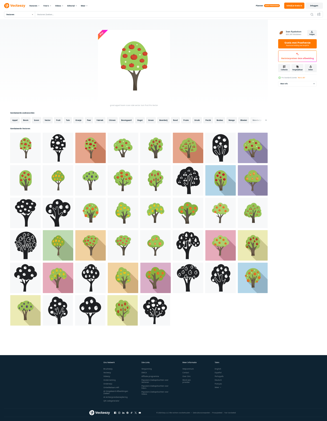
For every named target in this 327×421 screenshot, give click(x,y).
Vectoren (33, 5)
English (218, 369)
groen (151, 120)
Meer (83, 5)
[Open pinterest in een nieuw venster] (127, 413)
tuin (68, 120)
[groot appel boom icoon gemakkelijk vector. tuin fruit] (58, 148)
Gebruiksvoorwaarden (201, 412)
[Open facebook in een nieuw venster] (115, 413)
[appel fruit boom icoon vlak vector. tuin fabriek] (123, 213)
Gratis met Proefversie (297, 43)
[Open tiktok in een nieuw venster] (132, 413)
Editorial (71, 5)
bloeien (243, 120)
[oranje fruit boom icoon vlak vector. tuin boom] (188, 213)
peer (89, 120)
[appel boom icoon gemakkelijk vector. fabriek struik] (155, 310)
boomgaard (126, 120)
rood (175, 120)
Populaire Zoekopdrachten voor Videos (154, 393)
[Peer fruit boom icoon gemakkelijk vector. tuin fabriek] (188, 245)
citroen (112, 120)
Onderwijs (107, 383)
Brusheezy (107, 369)
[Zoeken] (312, 14)
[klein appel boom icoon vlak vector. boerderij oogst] (123, 148)
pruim (186, 120)
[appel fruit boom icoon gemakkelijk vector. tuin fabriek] (58, 310)
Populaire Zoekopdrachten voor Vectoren (154, 381)
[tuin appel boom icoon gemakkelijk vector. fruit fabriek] (220, 148)
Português (219, 376)
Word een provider (186, 381)
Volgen (312, 34)
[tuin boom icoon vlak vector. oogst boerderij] (90, 180)
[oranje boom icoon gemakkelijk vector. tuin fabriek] (25, 245)
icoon (36, 120)
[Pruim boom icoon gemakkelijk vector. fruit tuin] (220, 278)
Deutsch (218, 380)
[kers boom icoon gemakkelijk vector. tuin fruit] (188, 180)
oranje (78, 120)
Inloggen (314, 5)
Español (218, 372)
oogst (140, 120)
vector (47, 120)
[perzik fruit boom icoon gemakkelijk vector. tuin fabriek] (25, 278)
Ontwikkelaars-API (111, 387)
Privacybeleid (217, 412)
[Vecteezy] (14, 5)
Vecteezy (107, 372)
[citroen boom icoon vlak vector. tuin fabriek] (58, 180)
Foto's (46, 5)
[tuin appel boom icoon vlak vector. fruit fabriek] (25, 180)
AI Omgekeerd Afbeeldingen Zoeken (115, 392)
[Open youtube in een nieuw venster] (140, 413)
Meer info (284, 84)
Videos (58, 5)
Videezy (106, 376)
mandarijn (257, 120)
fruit (58, 120)
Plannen (259, 5)
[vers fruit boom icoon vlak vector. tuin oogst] (253, 180)
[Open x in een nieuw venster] (136, 413)
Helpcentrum (188, 369)
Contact (185, 372)
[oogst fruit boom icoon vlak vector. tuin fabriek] (90, 245)
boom (25, 120)
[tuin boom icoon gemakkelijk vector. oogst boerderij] (188, 278)
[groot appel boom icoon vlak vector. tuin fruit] (25, 148)
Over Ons (186, 376)
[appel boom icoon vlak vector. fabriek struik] (123, 180)
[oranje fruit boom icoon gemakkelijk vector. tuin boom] (58, 213)
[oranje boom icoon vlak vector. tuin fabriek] (90, 213)
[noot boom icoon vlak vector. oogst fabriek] (155, 180)
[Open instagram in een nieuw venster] (119, 413)
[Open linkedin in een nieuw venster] (123, 413)
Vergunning (146, 369)
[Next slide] (264, 120)
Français (218, 383)
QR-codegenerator (111, 401)
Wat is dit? (301, 78)
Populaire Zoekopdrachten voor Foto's (154, 387)
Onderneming (109, 380)
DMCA (144, 372)
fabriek (100, 120)
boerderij (163, 120)
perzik (208, 120)
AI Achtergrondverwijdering (115, 397)
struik (197, 120)
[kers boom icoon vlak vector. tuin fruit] (188, 148)
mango (232, 120)
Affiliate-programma (150, 376)
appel (14, 120)
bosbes (220, 120)
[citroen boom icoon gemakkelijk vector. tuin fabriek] (90, 278)
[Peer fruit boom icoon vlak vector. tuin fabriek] (155, 213)
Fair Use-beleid (230, 412)
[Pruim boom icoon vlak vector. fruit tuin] (155, 148)
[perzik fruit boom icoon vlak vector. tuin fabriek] (220, 213)
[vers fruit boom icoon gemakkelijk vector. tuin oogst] (90, 310)
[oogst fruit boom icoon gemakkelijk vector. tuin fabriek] (25, 213)
